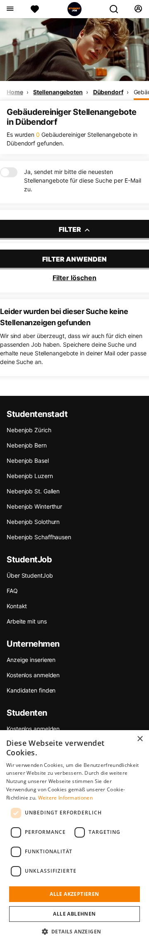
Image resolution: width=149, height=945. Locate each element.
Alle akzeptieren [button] (74, 893)
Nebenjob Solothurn (33, 521)
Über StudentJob (30, 575)
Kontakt (17, 605)
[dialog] (74, 837)
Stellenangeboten (57, 91)
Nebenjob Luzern (30, 475)
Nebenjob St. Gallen (33, 491)
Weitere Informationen (65, 797)
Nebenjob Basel (28, 460)
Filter (70, 229)
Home (15, 91)
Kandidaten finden (31, 690)
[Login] (138, 9)
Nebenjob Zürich (29, 429)
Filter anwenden (74, 259)
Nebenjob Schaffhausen (39, 536)
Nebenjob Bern (27, 445)
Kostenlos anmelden (33, 674)
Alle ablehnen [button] (74, 913)
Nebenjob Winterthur (34, 506)
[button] (74, 931)
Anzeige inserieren (31, 659)
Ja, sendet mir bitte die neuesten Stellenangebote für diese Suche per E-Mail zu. (82, 180)
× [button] (140, 739)
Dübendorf (108, 91)
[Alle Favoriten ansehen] (34, 9)
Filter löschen (74, 278)
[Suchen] (117, 9)
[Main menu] (10, 9)
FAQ (12, 590)
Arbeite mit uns (27, 621)
